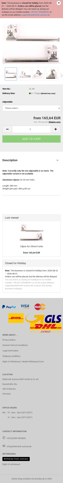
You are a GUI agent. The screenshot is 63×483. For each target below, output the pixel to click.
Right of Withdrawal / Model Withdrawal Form (23, 361)
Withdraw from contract (16, 459)
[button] (7, 129)
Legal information (10, 350)
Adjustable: (7, 102)
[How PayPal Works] (9, 307)
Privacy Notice (9, 340)
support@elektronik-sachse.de (35, 15)
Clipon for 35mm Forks (31, 246)
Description (9, 160)
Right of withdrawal (11, 464)
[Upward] (54, 478)
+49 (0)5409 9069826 (16, 438)
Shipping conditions (11, 356)
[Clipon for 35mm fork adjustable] (31, 42)
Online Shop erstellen (21, 479)
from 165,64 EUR (31, 252)
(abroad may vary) (48, 93)
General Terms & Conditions (15, 345)
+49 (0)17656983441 (39, 12)
